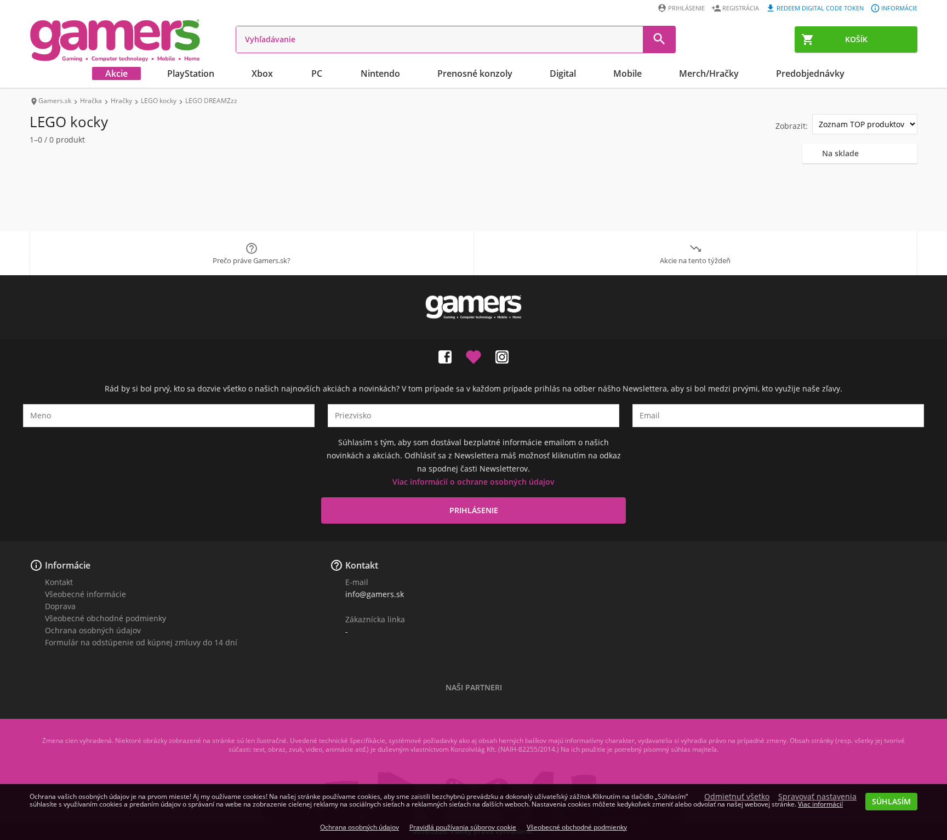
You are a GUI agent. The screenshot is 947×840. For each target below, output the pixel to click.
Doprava (60, 606)
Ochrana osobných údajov (93, 630)
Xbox (262, 73)
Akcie (116, 73)
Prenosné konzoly (474, 73)
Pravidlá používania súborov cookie (462, 827)
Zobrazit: (791, 126)
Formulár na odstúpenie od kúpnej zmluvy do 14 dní (141, 642)
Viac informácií (820, 804)
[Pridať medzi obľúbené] (473, 354)
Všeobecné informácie (85, 594)
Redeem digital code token (820, 8)
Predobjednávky (810, 73)
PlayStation (190, 73)
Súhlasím (891, 801)
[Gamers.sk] (115, 39)
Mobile (627, 73)
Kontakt (59, 582)
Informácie (899, 8)
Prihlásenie (686, 8)
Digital (563, 73)
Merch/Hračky (709, 73)
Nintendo (380, 73)
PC (316, 73)
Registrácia (740, 8)
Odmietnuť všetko (736, 797)
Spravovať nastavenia (817, 797)
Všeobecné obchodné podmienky (105, 618)
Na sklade (840, 153)
